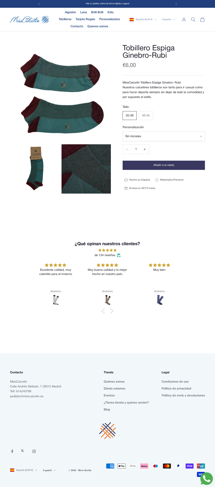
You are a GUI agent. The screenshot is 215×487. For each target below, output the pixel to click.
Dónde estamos (114, 388)
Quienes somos (97, 26)
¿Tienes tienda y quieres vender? (126, 402)
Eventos (109, 395)
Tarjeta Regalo (85, 19)
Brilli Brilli (97, 12)
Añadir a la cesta (163, 165)
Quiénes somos (114, 381)
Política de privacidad (176, 388)
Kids (111, 12)
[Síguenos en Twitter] (23, 451)
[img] (107, 250)
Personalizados (109, 19)
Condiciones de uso (175, 381)
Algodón (70, 12)
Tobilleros (65, 19)
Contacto (77, 26)
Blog (107, 409)
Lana (83, 12)
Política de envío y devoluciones (183, 395)
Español (167, 19)
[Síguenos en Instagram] (34, 451)
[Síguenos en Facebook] (12, 451)
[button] (104, 311)
